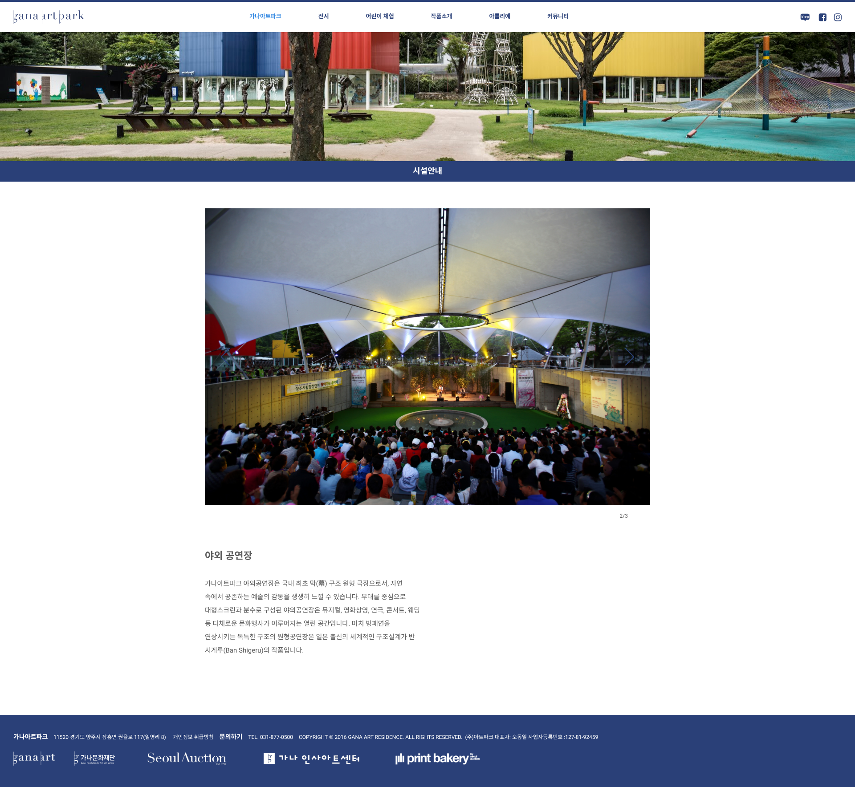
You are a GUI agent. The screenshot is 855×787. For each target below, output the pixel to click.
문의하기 (231, 737)
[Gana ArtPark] (49, 17)
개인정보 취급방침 (193, 737)
